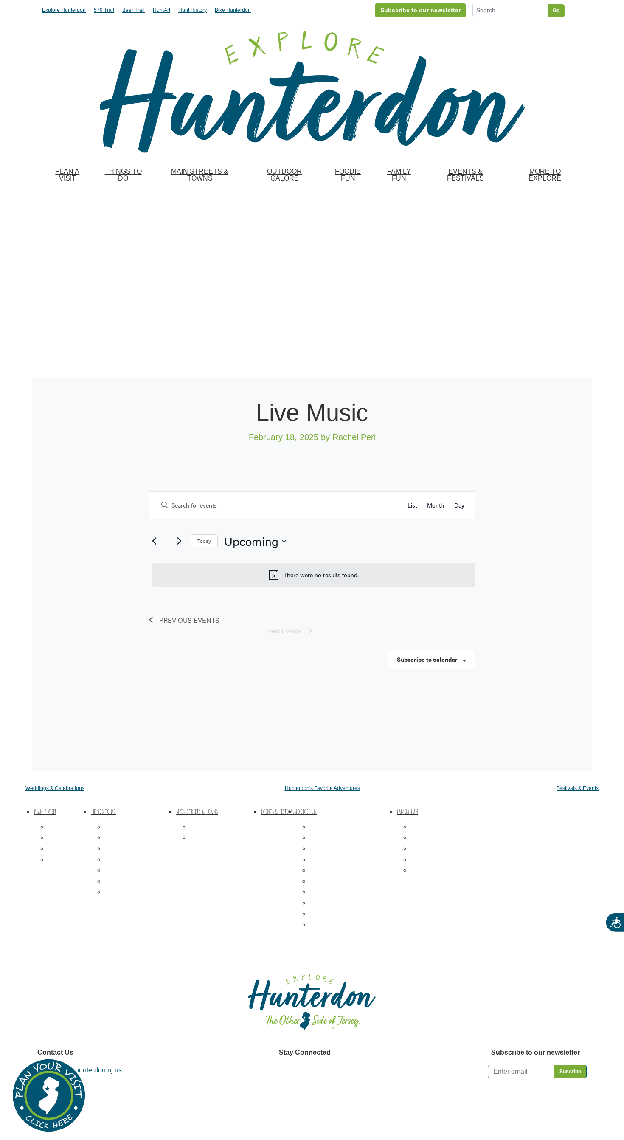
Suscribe (570, 1072)
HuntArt (161, 10)
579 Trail (104, 10)
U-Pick (420, 837)
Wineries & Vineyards (342, 859)
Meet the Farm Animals (445, 848)
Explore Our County (219, 837)
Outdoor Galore (284, 175)
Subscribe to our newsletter (420, 10)
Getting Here (67, 848)
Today (204, 541)
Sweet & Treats (332, 837)
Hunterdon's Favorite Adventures (322, 788)
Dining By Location (338, 924)
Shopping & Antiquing (137, 859)
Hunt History (192, 10)
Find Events (368, 505)
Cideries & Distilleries (342, 881)
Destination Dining (337, 826)
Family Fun (399, 175)
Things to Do (123, 175)
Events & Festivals (465, 175)
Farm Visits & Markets (137, 848)
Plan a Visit (67, 175)
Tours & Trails (125, 881)
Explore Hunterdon (64, 10)
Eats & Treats (430, 859)
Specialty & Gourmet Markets (353, 913)
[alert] (313, 575)
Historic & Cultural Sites (140, 870)
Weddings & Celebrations (54, 788)
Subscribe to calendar (427, 659)
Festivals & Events (578, 788)
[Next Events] (179, 541)
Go (556, 11)
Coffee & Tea (329, 848)
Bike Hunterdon (233, 10)
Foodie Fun (348, 175)
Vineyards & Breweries (139, 837)
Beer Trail (133, 10)
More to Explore (544, 175)
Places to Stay (69, 837)
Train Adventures (435, 826)
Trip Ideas (62, 826)
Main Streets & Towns (199, 175)
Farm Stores (327, 902)
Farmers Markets (334, 891)
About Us (62, 859)
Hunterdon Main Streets (225, 826)
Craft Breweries (332, 870)
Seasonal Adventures (442, 870)
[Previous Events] (154, 541)
